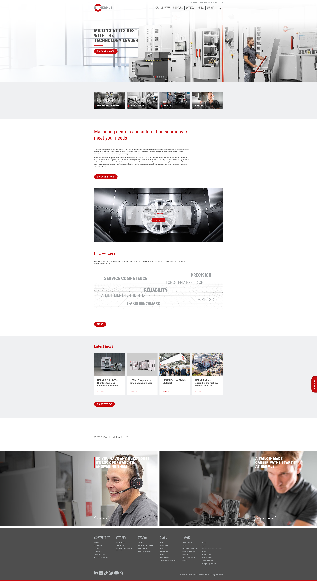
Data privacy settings (209, 563)
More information (158, 214)
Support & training (190, 8)
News (162, 542)
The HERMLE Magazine (168, 560)
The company (187, 542)
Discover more (106, 177)
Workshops (164, 545)
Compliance (186, 554)
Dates (162, 548)
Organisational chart (189, 551)
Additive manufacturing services (124, 549)
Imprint (204, 546)
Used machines (99, 554)
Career (184, 560)
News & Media (201, 8)
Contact (207, 3)
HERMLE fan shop (144, 551)
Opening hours (206, 555)
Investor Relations (188, 557)
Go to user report (122, 51)
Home (204, 543)
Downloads (164, 551)
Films (162, 554)
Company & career (210, 8)
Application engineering (146, 545)
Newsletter (193, 3)
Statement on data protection (212, 549)
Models (96, 542)
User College (142, 548)
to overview (104, 404)
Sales (184, 545)
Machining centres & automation (162, 8)
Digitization (98, 551)
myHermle (214, 3)
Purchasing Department (190, 548)
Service (140, 542)
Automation (98, 545)
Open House (164, 557)
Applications (120, 542)
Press (201, 3)
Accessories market (101, 557)
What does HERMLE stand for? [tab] (112, 437)
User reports (120, 545)
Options (96, 548)
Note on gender (207, 558)
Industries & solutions (178, 8)
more (100, 324)
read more (100, 392)
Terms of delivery (207, 560)
